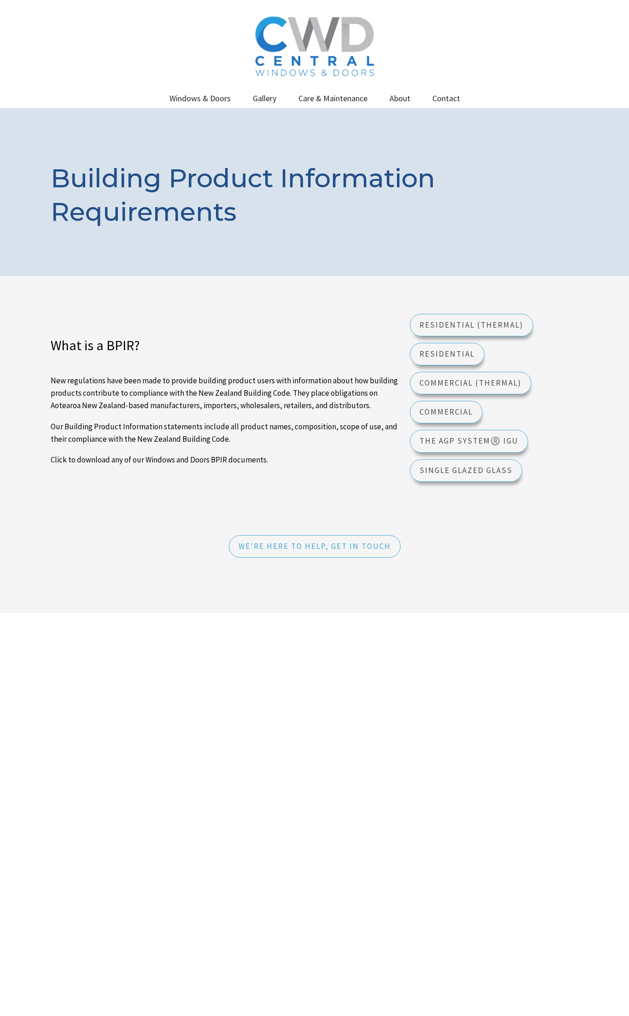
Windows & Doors (200, 98)
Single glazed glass (466, 470)
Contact (446, 98)
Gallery (264, 98)
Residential (447, 354)
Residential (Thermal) (471, 325)
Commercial (446, 412)
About (400, 98)
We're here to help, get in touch (315, 546)
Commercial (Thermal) (470, 383)
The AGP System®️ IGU (468, 441)
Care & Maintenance (332, 98)
